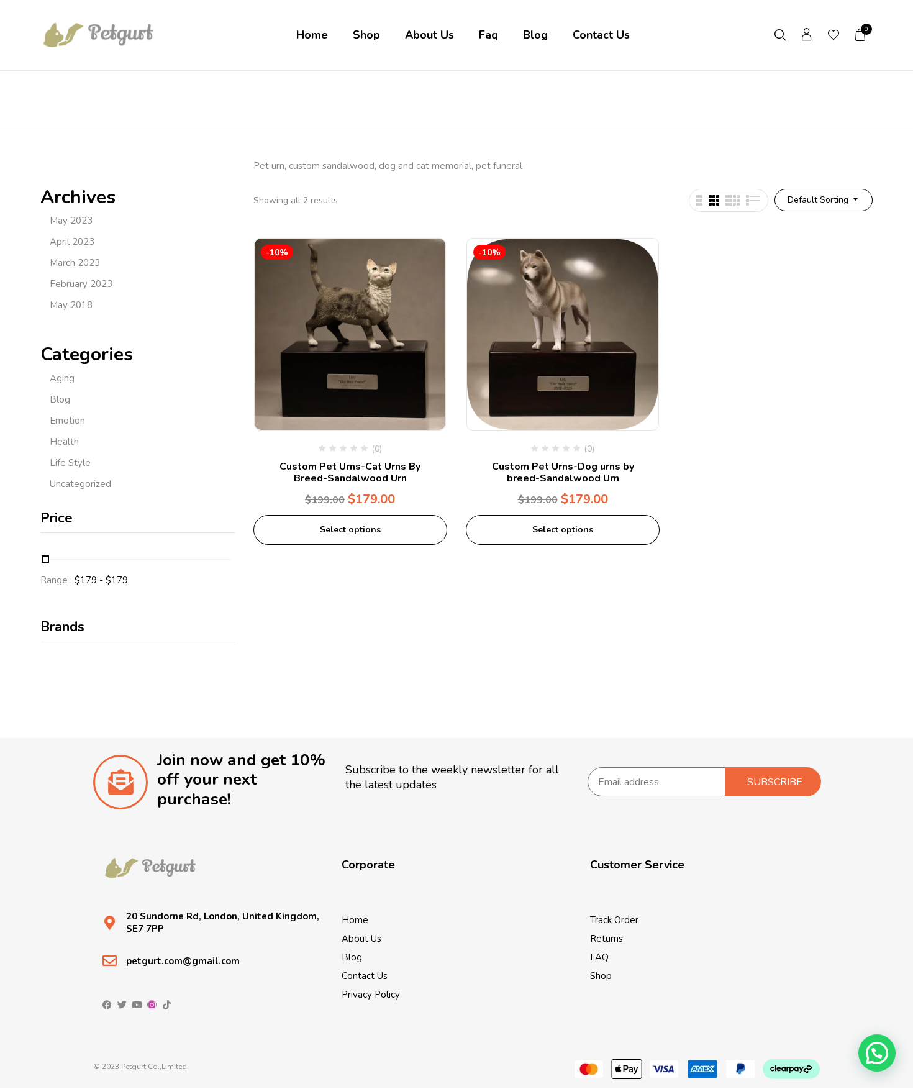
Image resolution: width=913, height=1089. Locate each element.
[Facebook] (107, 1004)
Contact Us (365, 976)
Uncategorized (80, 484)
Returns (606, 938)
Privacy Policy (371, 994)
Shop (601, 976)
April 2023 (72, 241)
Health (64, 441)
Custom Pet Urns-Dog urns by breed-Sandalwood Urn (563, 472)
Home (355, 920)
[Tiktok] (166, 1004)
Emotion (67, 420)
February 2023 (81, 284)
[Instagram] (152, 1004)
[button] (861, 35)
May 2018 (71, 305)
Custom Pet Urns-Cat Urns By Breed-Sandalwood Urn (349, 472)
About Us (361, 938)
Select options (350, 529)
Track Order (614, 920)
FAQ (599, 957)
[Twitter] (122, 1004)
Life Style (70, 463)
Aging (62, 378)
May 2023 (71, 220)
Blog (60, 399)
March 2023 (75, 263)
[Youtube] (137, 1004)
